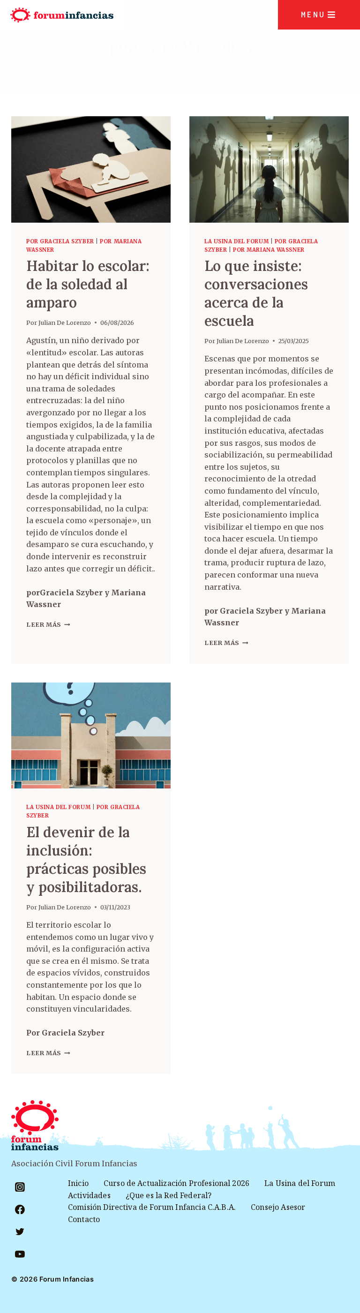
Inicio (78, 1183)
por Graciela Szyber (60, 241)
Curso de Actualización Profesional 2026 (176, 1183)
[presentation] (91, 169)
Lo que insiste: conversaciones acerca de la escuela (256, 293)
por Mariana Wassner (269, 250)
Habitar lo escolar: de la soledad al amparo (88, 284)
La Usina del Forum (236, 241)
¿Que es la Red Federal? (169, 1195)
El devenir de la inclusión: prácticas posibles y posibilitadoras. (86, 859)
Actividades (89, 1195)
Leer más (48, 624)
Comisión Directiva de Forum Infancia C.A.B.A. (152, 1207)
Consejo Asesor (278, 1207)
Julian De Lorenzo (64, 322)
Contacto (84, 1219)
